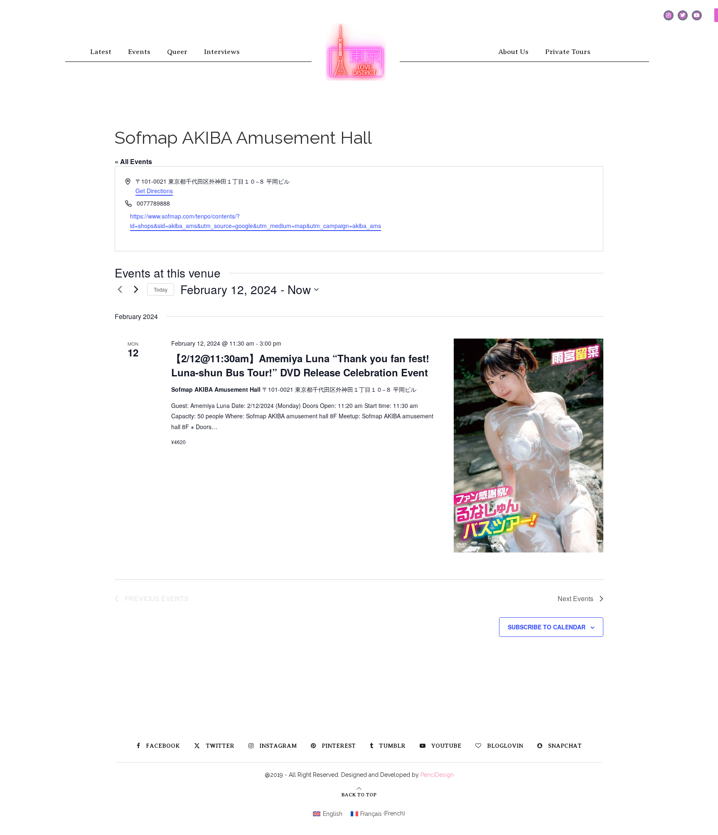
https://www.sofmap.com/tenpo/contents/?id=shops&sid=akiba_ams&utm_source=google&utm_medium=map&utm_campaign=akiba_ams (255, 221)
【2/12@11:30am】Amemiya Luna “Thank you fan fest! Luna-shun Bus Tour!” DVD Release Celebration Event (300, 365)
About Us (513, 52)
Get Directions (154, 191)
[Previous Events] (120, 290)
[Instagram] (669, 15)
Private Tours (567, 52)
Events (139, 52)
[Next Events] (136, 290)
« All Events (133, 161)
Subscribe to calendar (546, 627)
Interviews (222, 52)
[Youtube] (697, 15)
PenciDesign (437, 774)
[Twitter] (683, 15)
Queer (177, 52)
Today (160, 289)
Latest (100, 52)
